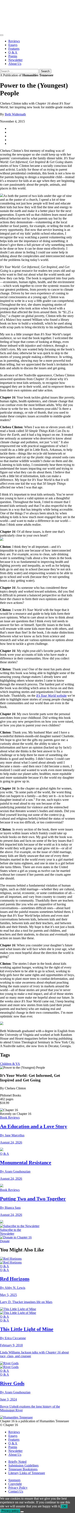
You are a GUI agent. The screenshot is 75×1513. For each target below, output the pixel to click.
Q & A (12, 52)
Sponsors (14, 1480)
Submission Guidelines (23, 1465)
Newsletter (15, 60)
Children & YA (10, 1064)
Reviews (14, 41)
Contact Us (15, 1491)
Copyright (15, 1484)
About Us (14, 63)
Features (13, 48)
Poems (12, 56)
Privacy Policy (18, 1487)
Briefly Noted (17, 1461)
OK (64, 1506)
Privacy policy (10, 1510)
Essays (12, 45)
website (51, 695)
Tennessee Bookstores (23, 1469)
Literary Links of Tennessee (26, 1473)
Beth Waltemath (15, 114)
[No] (22, 1511)
